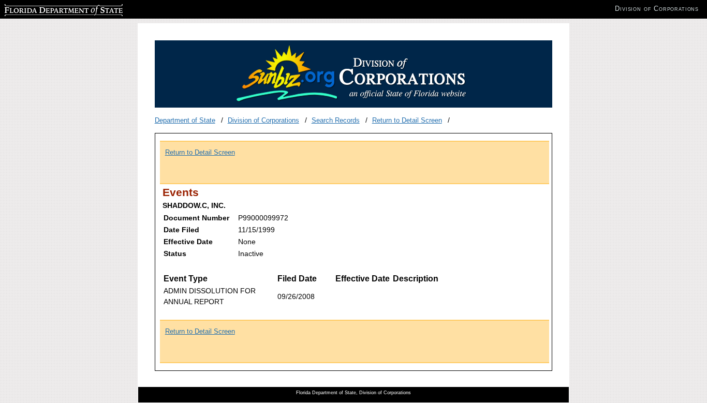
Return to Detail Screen (407, 120)
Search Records (336, 120)
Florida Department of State (45, 8)
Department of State (185, 120)
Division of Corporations (263, 120)
